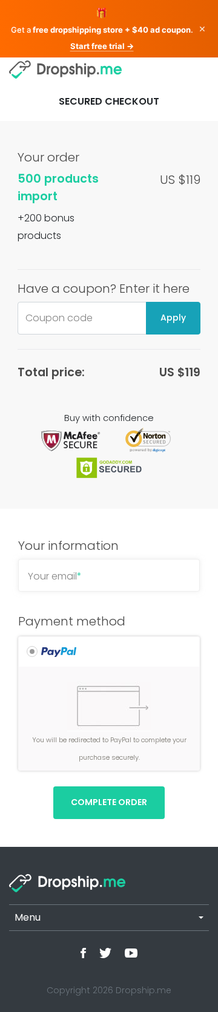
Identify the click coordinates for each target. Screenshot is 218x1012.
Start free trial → (102, 46)
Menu (28, 917)
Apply (173, 318)
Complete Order (109, 802)
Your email (55, 576)
